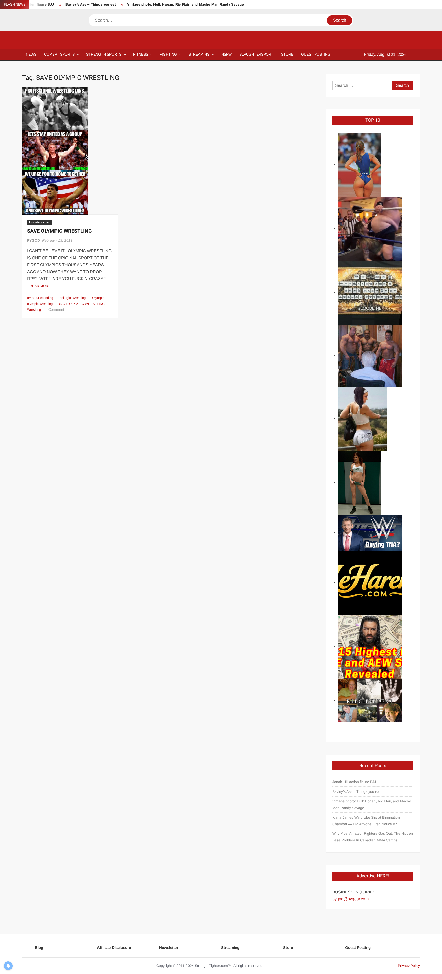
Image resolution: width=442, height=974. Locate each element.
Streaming (199, 54)
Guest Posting (358, 947)
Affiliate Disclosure (114, 947)
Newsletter (168, 947)
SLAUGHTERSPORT (256, 54)
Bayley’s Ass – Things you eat (90, 4)
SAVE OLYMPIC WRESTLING (59, 231)
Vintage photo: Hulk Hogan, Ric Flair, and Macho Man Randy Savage (185, 4)
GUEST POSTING (315, 54)
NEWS (31, 54)
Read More (40, 286)
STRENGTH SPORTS (103, 54)
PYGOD (33, 240)
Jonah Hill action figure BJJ (354, 782)
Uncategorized (39, 222)
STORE (287, 54)
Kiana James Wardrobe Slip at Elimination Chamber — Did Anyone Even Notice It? (366, 820)
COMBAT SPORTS (59, 54)
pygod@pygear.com (350, 899)
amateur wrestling (40, 298)
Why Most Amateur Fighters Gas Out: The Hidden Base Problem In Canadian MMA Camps (372, 836)
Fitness (140, 54)
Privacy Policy (409, 966)
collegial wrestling (73, 298)
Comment (56, 309)
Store (288, 947)
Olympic (98, 298)
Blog (39, 947)
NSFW (226, 54)
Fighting (168, 54)
